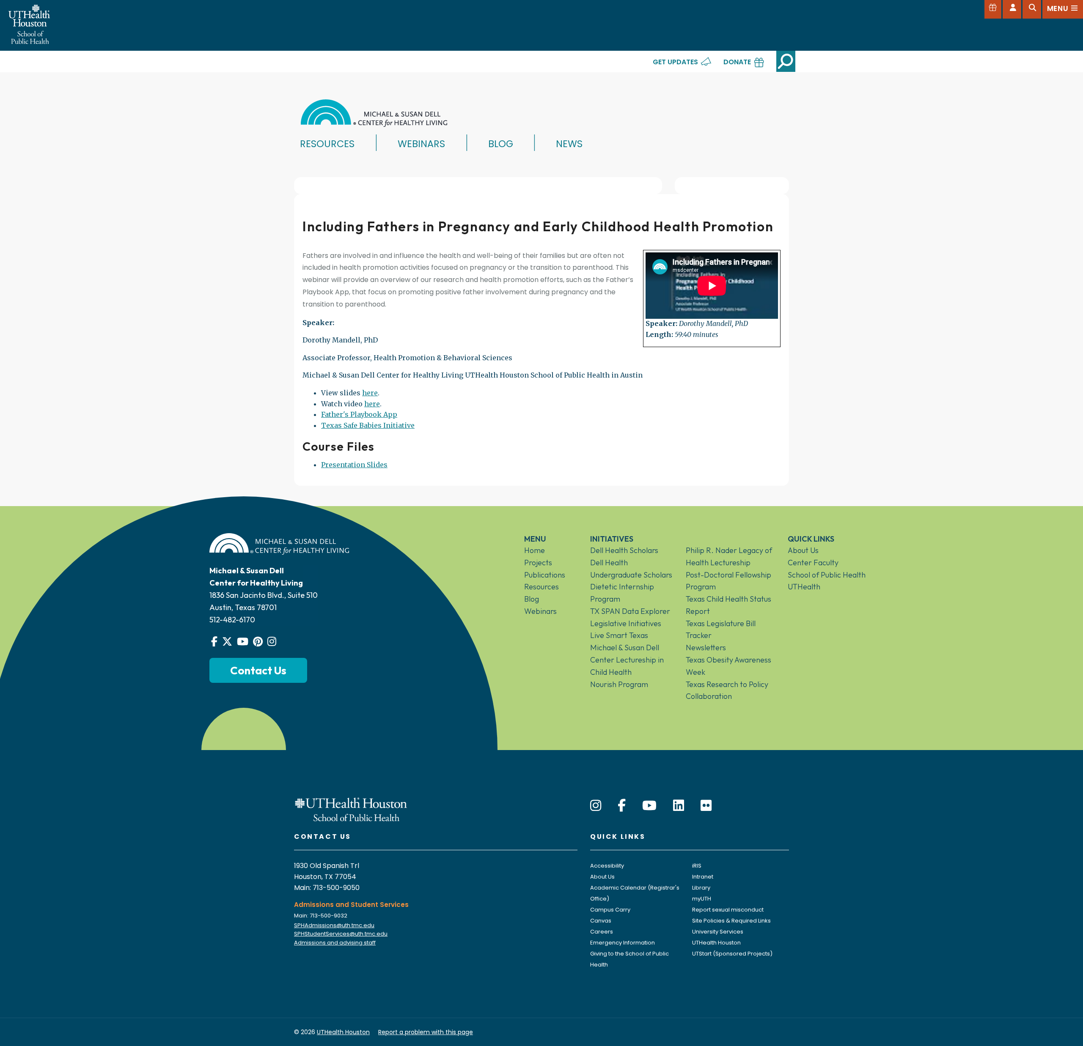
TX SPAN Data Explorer (630, 611)
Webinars (421, 143)
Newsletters (706, 647)
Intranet (702, 877)
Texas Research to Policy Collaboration (727, 690)
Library (701, 888)
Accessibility (607, 866)
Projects (538, 562)
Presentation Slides (354, 464)
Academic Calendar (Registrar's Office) (634, 893)
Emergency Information (622, 943)
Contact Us (258, 670)
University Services (717, 932)
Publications (544, 575)
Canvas (600, 921)
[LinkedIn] (678, 806)
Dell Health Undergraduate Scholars (631, 569)
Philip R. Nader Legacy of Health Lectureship (729, 556)
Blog (500, 143)
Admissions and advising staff (335, 943)
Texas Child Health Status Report (728, 605)
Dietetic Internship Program (622, 593)
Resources (327, 143)
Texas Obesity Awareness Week (728, 666)
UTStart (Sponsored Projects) (732, 954)
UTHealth (804, 586)
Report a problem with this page (425, 1032)
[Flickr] (706, 806)
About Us (803, 550)
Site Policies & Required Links (731, 921)
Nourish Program (619, 684)
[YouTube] (649, 806)
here (370, 393)
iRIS (696, 866)
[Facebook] (622, 806)
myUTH (701, 899)
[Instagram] (595, 806)
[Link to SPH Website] (351, 809)
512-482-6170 (232, 619)
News (569, 143)
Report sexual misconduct (728, 910)
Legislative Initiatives (625, 623)
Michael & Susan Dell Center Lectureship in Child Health (627, 660)
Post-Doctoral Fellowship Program (728, 581)
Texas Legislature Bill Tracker (721, 630)
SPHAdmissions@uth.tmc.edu (334, 925)
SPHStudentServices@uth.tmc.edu (341, 934)
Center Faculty (813, 562)
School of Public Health (827, 575)
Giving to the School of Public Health (629, 959)
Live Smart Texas (619, 635)
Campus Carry (610, 910)
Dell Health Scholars (624, 550)
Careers (601, 932)
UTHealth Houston (716, 943)
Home (534, 550)
